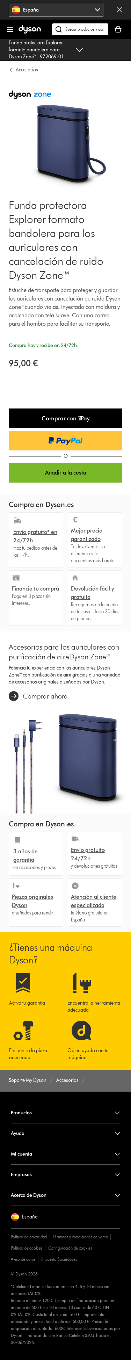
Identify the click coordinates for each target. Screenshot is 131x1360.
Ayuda (17, 1133)
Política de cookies (26, 1248)
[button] (65, 418)
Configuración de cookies (70, 1248)
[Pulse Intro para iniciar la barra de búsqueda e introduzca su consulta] (80, 29)
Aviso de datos (23, 1259)
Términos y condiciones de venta (80, 1236)
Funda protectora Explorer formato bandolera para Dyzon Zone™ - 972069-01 (36, 50)
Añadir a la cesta (65, 472)
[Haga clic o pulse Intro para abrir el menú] (10, 29)
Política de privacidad (29, 1236)
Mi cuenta (21, 1154)
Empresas (21, 1175)
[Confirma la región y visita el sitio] (119, 10)
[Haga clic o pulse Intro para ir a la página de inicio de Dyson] (30, 32)
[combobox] (56, 10)
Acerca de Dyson (28, 1195)
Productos (21, 1113)
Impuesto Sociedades (59, 1259)
